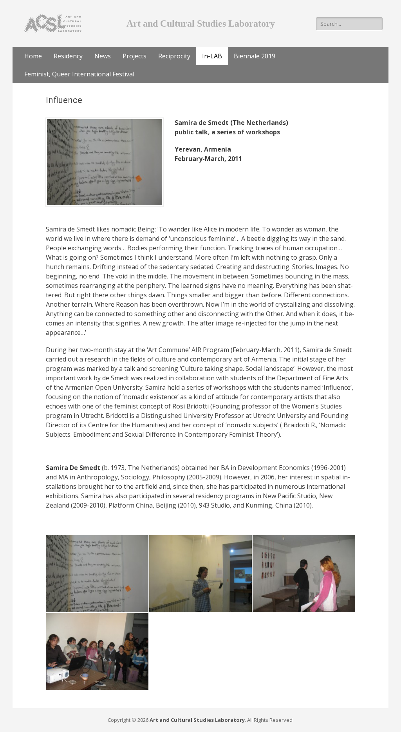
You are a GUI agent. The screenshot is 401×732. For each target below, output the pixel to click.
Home (33, 56)
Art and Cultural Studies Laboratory (197, 719)
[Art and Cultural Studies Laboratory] (52, 22)
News (102, 56)
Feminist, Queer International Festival (79, 74)
